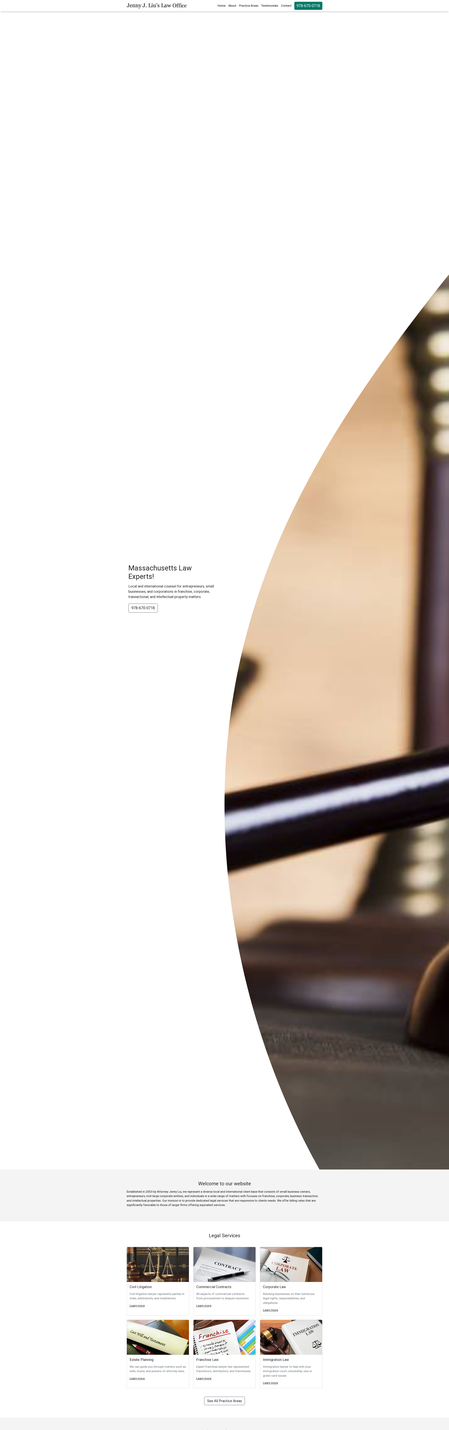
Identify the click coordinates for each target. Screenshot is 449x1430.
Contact (286, 5)
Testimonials (269, 5)
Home (222, 5)
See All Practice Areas (224, 1401)
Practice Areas (248, 5)
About (232, 5)
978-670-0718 (308, 6)
